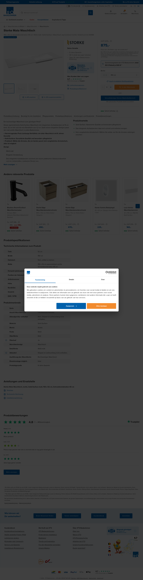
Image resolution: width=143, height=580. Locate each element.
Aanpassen (70, 306)
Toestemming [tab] (40, 280)
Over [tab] (103, 279)
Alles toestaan (101, 306)
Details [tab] (71, 279)
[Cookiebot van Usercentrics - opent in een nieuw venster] (107, 272)
